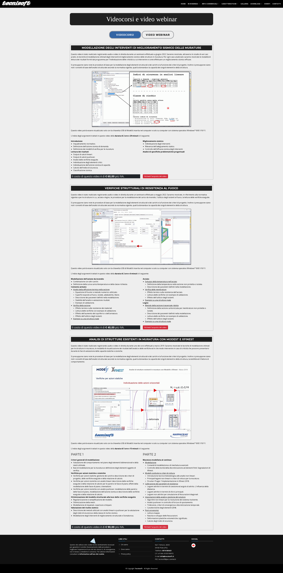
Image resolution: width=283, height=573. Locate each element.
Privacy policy (126, 554)
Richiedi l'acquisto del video (155, 176)
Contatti (276, 4)
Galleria (244, 4)
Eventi (267, 4)
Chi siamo (124, 545)
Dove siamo (125, 549)
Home (183, 4)
